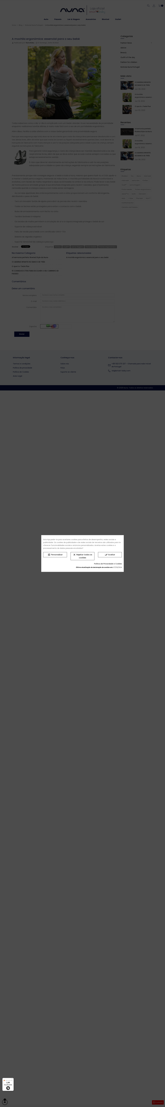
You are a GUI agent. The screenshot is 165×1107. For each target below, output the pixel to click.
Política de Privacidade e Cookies (108, 564)
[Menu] (12, 1079)
